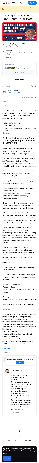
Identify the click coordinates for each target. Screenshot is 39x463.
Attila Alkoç (15, 370)
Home (13, 436)
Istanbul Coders (13, 90)
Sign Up (22, 3)
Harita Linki (6, 133)
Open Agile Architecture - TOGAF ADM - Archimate (26, 370)
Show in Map (10, 57)
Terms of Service (20, 451)
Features (20, 436)
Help (26, 436)
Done (7, 458)
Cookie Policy (8, 451)
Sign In (32, 3)
